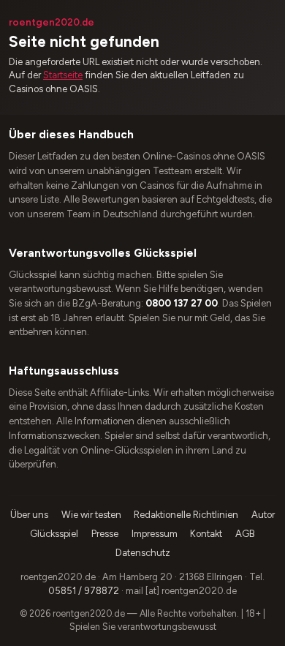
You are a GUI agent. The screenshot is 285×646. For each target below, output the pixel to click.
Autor (263, 514)
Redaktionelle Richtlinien (186, 514)
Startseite (63, 75)
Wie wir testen (91, 514)
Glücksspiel (54, 533)
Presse (104, 533)
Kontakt (206, 533)
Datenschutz (142, 552)
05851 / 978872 (83, 590)
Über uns (29, 514)
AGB (245, 533)
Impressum (155, 533)
